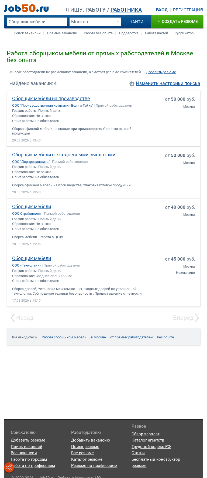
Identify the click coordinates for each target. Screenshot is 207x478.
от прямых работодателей (131, 337)
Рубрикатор (184, 33)
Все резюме (82, 452)
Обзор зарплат (146, 434)
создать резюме (177, 21)
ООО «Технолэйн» (26, 265)
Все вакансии (24, 452)
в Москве (98, 337)
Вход (162, 10)
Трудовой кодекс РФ (151, 446)
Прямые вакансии (62, 33)
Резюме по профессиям (94, 465)
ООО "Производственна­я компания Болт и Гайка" (52, 105)
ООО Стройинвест (27, 213)
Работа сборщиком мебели (64, 337)
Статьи (138, 452)
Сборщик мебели (31, 206)
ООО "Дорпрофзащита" (31, 162)
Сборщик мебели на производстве (51, 98)
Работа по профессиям (33, 465)
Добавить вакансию (90, 440)
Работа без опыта (98, 33)
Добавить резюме (161, 72)
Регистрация (188, 10)
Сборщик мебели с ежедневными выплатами (63, 154)
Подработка (129, 33)
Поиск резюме (85, 446)
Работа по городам (29, 459)
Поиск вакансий (27, 33)
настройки (171, 83)
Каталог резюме (86, 459)
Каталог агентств (148, 440)
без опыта (165, 337)
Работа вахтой (156, 33)
